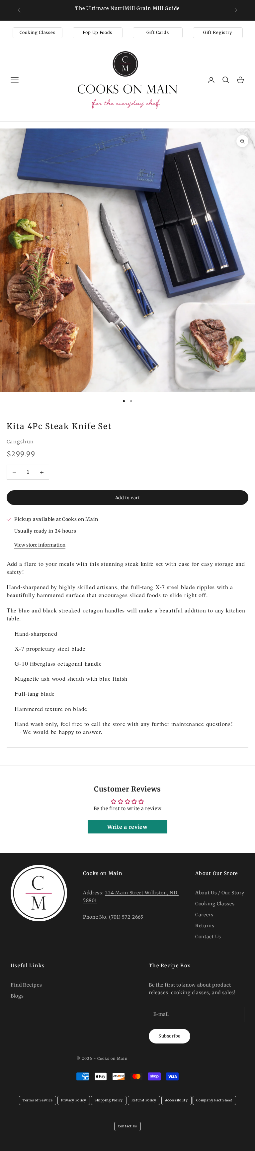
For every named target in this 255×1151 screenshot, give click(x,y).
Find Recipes (26, 985)
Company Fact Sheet (214, 1100)
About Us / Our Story (219, 893)
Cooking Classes (37, 32)
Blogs (17, 996)
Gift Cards (157, 32)
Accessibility (176, 1100)
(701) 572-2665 (126, 917)
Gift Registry (217, 32)
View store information (39, 545)
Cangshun (20, 442)
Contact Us (208, 937)
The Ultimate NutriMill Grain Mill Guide (127, 8)
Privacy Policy (73, 1100)
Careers (204, 915)
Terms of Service (37, 1100)
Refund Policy (143, 1100)
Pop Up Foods (97, 32)
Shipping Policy (109, 1100)
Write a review (127, 826)
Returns (204, 926)
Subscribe (169, 1036)
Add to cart (127, 498)
